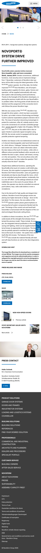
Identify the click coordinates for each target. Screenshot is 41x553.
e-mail (5, 386)
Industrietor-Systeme (12, 409)
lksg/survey (5, 520)
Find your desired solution (15, 432)
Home (4, 34)
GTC (3, 499)
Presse (5, 480)
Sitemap (4, 541)
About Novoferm (10, 477)
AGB (3, 533)
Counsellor (7, 416)
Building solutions (11, 425)
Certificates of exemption (10, 517)
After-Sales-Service (11, 468)
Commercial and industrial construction (15, 442)
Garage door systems (12, 402)
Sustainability (8, 484)
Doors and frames (10, 405)
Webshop (5, 527)
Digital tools (6, 524)
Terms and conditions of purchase (13, 511)
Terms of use (6, 505)
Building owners (10, 464)
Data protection (7, 502)
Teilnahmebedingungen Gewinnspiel (14, 514)
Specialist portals (10, 455)
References (7, 429)
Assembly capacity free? (13, 487)
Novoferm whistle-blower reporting (13, 530)
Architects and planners (14, 448)
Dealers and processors (13, 451)
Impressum (5, 496)
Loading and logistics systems (16, 412)
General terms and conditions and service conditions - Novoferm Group (18, 537)
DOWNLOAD (6, 281)
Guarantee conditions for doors (12, 508)
